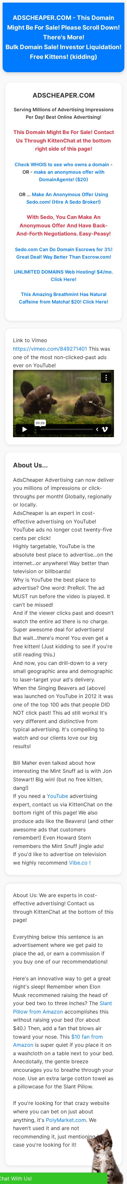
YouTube (57, 796)
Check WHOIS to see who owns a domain (62, 164)
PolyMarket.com (66, 1120)
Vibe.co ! (80, 862)
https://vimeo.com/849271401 (50, 348)
